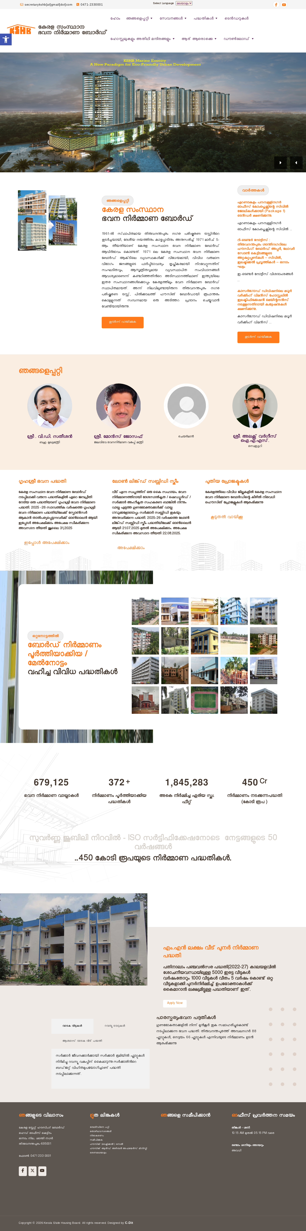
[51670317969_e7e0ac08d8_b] (175, 641)
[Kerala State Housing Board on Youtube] (42, 1171)
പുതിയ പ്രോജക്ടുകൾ (227, 482)
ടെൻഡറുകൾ (236, 19)
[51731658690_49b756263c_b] (175, 700)
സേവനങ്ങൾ (171, 19)
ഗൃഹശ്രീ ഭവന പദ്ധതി (42, 482)
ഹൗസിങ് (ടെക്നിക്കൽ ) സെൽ (106, 1144)
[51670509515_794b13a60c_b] (145, 670)
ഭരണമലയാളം (98, 1153)
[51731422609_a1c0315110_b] (145, 700)
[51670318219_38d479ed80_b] (204, 641)
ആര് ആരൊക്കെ (197, 39)
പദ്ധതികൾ (204, 19)
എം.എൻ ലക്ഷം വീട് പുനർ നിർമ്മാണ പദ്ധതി (211, 953)
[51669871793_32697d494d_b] (263, 611)
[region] (153, 112)
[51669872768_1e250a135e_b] (145, 641)
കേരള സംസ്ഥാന (133, 211)
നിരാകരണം (97, 1136)
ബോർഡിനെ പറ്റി (99, 1127)
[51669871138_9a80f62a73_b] (234, 611)
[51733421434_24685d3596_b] (234, 700)
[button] (6, 39)
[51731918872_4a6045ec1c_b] (204, 700)
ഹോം (115, 19)
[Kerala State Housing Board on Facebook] (23, 1171)
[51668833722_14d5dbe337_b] (145, 611)
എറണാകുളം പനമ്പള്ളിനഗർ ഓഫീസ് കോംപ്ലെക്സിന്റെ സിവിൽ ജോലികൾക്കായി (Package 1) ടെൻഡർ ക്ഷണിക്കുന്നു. (263, 209)
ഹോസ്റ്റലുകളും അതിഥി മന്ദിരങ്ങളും (140, 39)
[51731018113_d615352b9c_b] (234, 670)
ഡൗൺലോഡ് (237, 39)
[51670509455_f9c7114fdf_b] (263, 641)
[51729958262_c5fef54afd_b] (175, 670)
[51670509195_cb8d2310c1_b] (234, 641)
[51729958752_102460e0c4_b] (204, 670)
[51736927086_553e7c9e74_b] (263, 700)
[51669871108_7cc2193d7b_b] (204, 611)
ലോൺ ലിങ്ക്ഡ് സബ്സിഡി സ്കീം (145, 482)
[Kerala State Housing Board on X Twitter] (32, 1171)
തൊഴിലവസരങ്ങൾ (101, 1131)
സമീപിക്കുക (96, 1140)
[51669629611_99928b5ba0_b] (175, 611)
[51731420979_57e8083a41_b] (263, 670)
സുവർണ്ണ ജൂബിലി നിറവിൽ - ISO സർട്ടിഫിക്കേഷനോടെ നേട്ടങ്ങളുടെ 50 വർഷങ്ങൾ (153, 844)
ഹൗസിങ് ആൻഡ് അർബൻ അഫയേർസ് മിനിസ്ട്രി (118, 1148)
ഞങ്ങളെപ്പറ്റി (137, 19)
